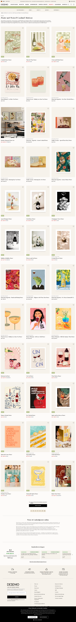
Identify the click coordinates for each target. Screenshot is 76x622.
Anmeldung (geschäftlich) (39, 603)
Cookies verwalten (58, 598)
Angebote (51, 4)
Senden (16, 596)
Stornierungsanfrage (59, 596)
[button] (38, 620)
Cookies (56, 592)
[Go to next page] (45, 511)
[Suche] (68, 4)
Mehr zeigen (38, 505)
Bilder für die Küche (9, 12)
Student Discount (37, 596)
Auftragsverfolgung (59, 588)
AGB (56, 590)
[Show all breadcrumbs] (2, 13)
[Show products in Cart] (73, 4)
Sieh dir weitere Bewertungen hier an (38, 561)
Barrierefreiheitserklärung (39, 594)
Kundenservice (58, 586)
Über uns (36, 583)
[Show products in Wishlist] (71, 4)
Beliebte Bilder (14, 4)
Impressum (36, 588)
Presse (35, 586)
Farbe (30, 10)
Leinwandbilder (33, 4)
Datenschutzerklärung (14, 599)
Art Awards (36, 601)
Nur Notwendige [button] (43, 617)
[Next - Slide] (72, 555)
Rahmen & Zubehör (43, 4)
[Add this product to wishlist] (22, 28)
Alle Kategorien (20, 10)
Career (35, 590)
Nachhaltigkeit (37, 592)
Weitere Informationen (38, 614)
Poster (27, 4)
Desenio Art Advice (59, 583)
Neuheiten (21, 4)
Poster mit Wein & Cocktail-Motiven (21, 12)
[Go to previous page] (31, 511)
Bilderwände (58, 4)
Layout (38, 10)
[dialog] (38, 614)
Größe (46, 10)
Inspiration (65, 4)
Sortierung (56, 10)
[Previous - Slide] (19, 555)
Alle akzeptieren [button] (32, 617)
